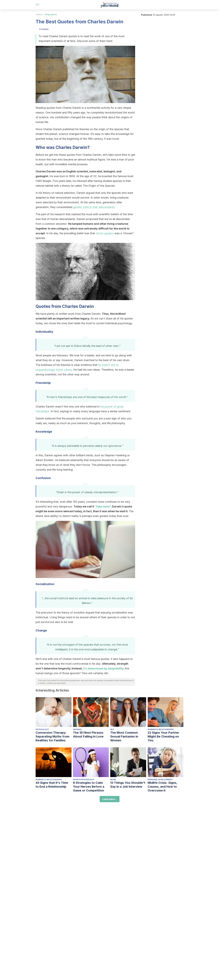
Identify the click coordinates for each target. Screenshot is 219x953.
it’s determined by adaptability (103, 668)
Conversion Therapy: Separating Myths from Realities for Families (52, 736)
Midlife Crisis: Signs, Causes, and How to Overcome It (162, 786)
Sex (112, 729)
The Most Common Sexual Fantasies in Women (124, 736)
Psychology (42, 729)
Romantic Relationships (161, 729)
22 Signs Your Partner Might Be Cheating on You (163, 736)
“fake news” (103, 506)
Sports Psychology (83, 779)
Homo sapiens (105, 233)
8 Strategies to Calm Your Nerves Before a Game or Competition (88, 786)
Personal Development (160, 779)
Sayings (77, 729)
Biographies (51, 14)
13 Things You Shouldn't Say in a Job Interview (127, 784)
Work (113, 779)
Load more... (109, 799)
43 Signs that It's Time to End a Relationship (52, 784)
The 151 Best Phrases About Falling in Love (88, 734)
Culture (39, 14)
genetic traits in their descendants (93, 207)
